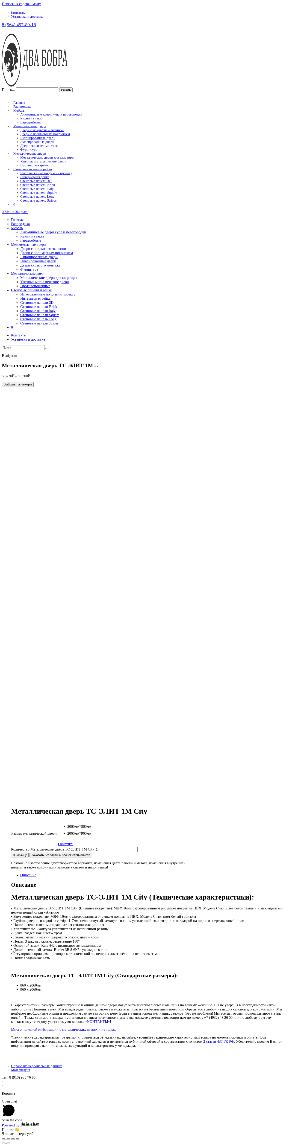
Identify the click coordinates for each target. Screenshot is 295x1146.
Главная (17, 220)
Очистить (65, 844)
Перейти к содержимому (21, 4)
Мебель (17, 228)
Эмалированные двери (38, 261)
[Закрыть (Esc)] (4, 1139)
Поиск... (8, 90)
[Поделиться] (8, 1139)
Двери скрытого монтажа (40, 265)
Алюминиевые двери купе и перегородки (53, 232)
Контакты (18, 12)
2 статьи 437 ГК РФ (218, 1041)
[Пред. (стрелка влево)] (4, 1143)
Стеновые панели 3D (37, 302)
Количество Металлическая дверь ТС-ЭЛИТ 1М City (52, 849)
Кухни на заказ (32, 236)
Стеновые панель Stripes (39, 323)
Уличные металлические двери (44, 282)
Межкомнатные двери (28, 244)
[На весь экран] (13, 1139)
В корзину (20, 855)
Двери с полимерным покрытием (46, 253)
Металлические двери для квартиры (48, 278)
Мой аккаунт (20, 1070)
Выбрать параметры (18, 384)
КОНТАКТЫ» (98, 1022)
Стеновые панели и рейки (31, 290)
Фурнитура (29, 269)
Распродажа (20, 224)
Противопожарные (35, 286)
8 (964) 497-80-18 (19, 24)
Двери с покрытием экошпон (43, 249)
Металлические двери (28, 273)
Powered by (11, 1125)
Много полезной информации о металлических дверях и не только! (64, 1029)
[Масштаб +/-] (17, 1139)
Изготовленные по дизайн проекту (47, 294)
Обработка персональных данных (36, 1066)
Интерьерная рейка (35, 298)
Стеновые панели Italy (38, 311)
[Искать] (47, 348)
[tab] (152, 875)
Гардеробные (30, 240)
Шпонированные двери (39, 257)
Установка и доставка (27, 16)
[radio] (70, 828)
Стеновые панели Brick (38, 307)
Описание (28, 875)
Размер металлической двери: (34, 833)
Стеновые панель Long (38, 319)
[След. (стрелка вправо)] (8, 1143)
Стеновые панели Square (39, 315)
